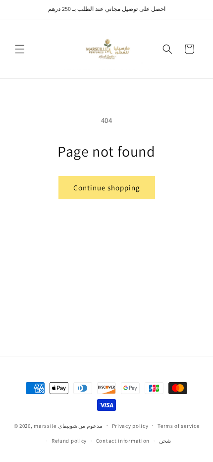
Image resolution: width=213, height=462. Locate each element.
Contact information (123, 440)
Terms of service (178, 425)
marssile (45, 425)
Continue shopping (106, 187)
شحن (165, 440)
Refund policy (69, 440)
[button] (20, 49)
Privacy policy (130, 425)
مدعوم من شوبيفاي (80, 425)
